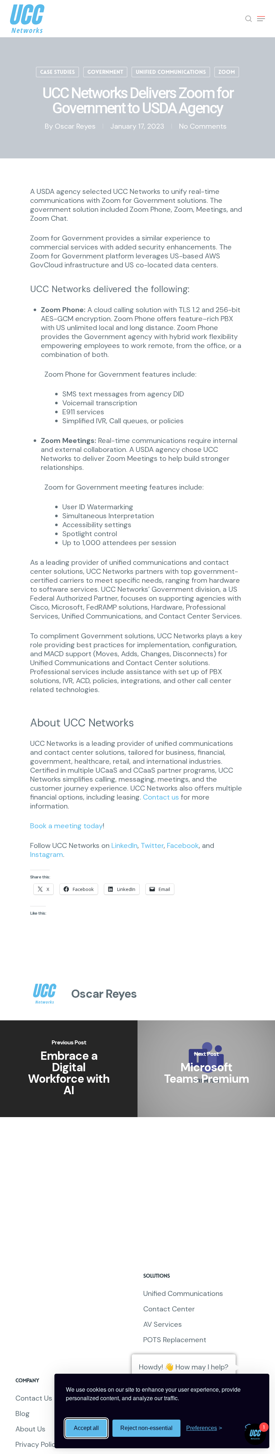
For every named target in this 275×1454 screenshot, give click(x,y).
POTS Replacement (174, 1339)
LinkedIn (124, 845)
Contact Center (169, 1309)
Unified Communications (171, 72)
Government (105, 72)
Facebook (183, 845)
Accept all (86, 1428)
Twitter (152, 845)
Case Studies (57, 72)
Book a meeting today (66, 825)
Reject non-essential (146, 1428)
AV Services (162, 1324)
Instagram (46, 854)
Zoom (226, 72)
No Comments (203, 126)
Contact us (161, 797)
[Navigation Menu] (261, 18)
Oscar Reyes (75, 126)
